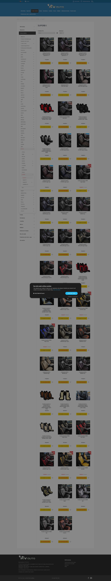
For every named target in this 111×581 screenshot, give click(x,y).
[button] (38, 293)
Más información (56, 289)
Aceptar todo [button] (71, 293)
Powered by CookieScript (73, 296)
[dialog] (55, 290)
